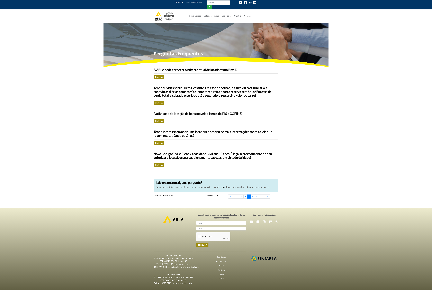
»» (268, 196)
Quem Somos (195, 16)
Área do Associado (194, 2)
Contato (248, 16)
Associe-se (179, 2)
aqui (223, 187)
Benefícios (226, 16)
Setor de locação (211, 16)
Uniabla (237, 16)
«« (230, 196)
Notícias (221, 266)
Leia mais (159, 77)
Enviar (203, 245)
